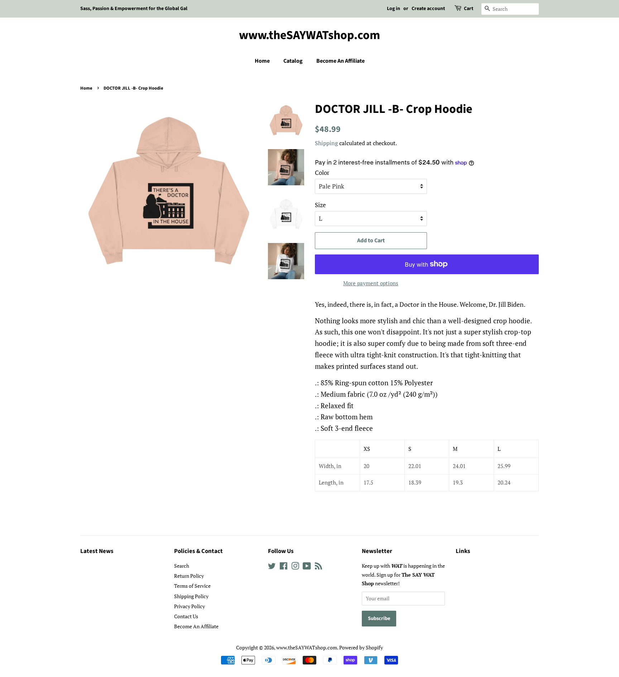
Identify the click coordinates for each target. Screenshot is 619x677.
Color (322, 172)
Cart (468, 8)
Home (262, 61)
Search (181, 565)
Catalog (293, 61)
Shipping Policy (191, 596)
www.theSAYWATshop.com (309, 35)
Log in (393, 8)
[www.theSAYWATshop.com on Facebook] (283, 567)
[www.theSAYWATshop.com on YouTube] (307, 567)
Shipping (326, 143)
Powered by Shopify (361, 647)
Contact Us (186, 616)
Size (320, 205)
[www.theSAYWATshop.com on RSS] (318, 567)
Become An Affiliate (340, 61)
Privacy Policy (189, 606)
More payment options (370, 283)
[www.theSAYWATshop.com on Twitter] (272, 567)
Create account (428, 8)
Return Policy (189, 575)
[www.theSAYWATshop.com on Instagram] (295, 567)
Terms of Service (192, 585)
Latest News (97, 551)
